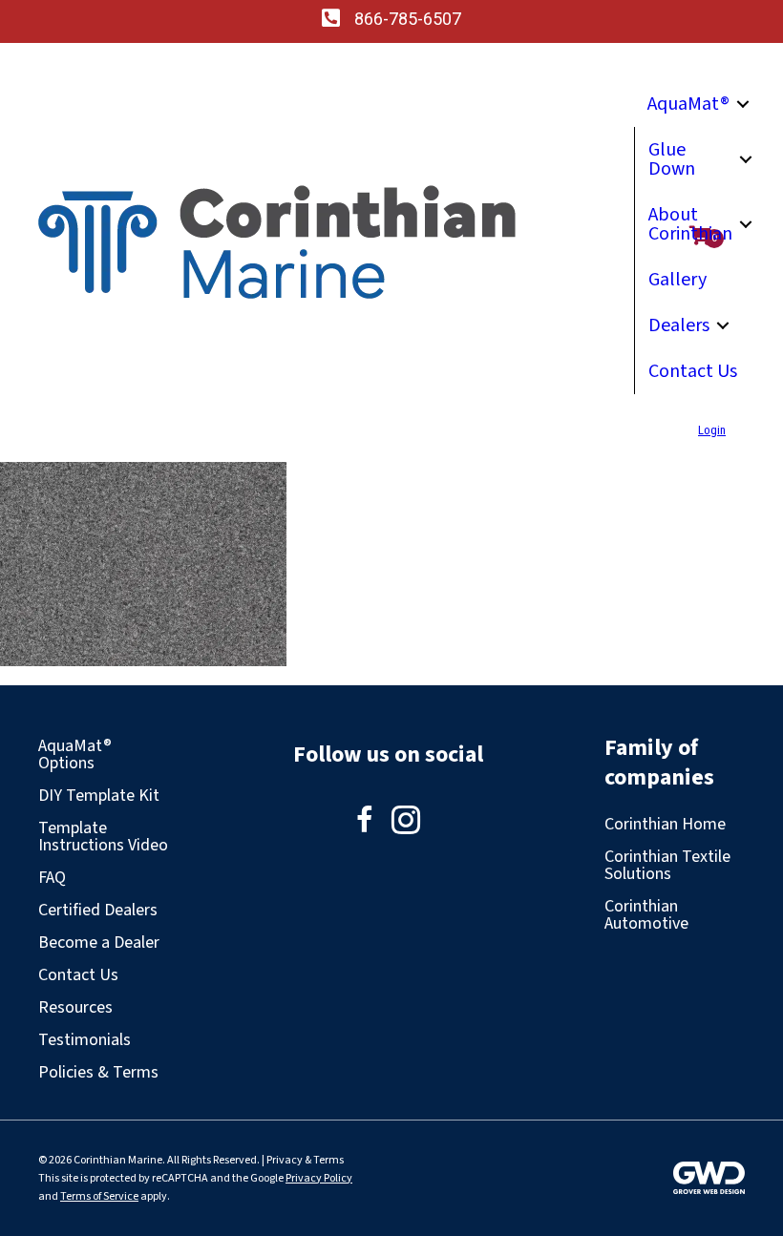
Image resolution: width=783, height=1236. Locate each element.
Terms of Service (99, 1196)
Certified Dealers (98, 910)
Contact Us (692, 371)
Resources (75, 1007)
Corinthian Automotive (646, 914)
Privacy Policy (319, 1178)
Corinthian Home (665, 824)
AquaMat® (688, 104)
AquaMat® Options (75, 754)
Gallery (677, 279)
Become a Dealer (98, 942)
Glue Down (671, 159)
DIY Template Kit (98, 795)
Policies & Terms (98, 1072)
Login (712, 430)
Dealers (678, 325)
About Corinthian (690, 224)
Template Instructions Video (103, 836)
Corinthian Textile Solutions (667, 865)
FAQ (52, 878)
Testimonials (84, 1040)
